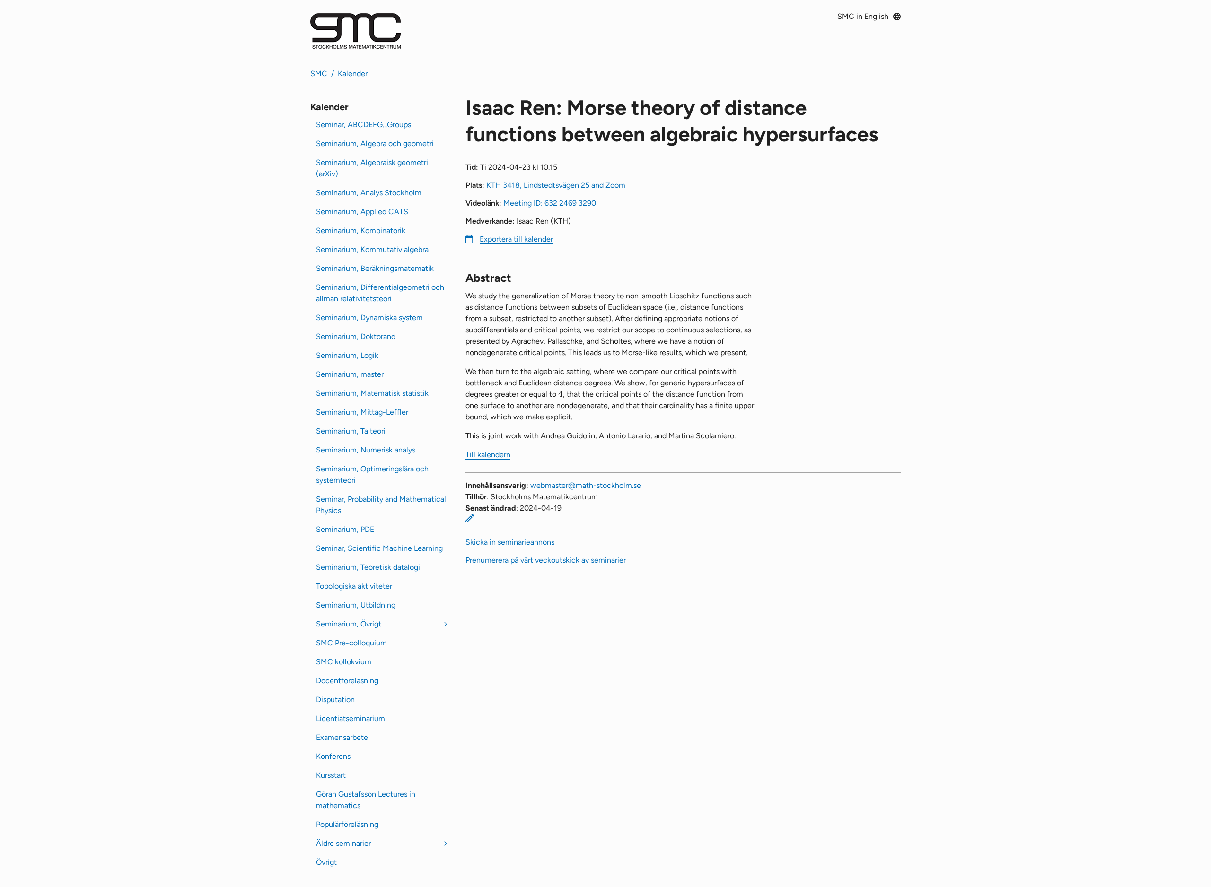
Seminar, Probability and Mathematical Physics (381, 505)
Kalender (353, 73)
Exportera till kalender (516, 239)
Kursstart (331, 775)
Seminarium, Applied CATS (362, 211)
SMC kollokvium (343, 661)
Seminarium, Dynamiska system (369, 317)
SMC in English (862, 16)
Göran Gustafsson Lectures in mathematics (365, 800)
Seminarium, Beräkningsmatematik (375, 268)
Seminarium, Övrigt (348, 623)
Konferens (333, 756)
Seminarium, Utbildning (355, 604)
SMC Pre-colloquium (351, 642)
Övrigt (326, 862)
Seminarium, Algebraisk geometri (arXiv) (372, 168)
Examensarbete (342, 737)
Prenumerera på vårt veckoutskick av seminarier (545, 560)
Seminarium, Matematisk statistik (372, 393)
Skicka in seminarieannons (509, 542)
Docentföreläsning (347, 680)
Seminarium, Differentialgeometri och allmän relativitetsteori (380, 293)
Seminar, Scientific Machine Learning (379, 548)
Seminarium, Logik (347, 355)
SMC (318, 73)
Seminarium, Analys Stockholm (368, 192)
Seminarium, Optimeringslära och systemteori (372, 474)
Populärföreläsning (347, 824)
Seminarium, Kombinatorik (360, 230)
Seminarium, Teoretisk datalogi (368, 567)
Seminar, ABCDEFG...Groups (363, 124)
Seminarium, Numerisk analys (365, 449)
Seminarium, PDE (345, 529)
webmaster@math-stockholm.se (585, 485)
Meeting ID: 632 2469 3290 (549, 203)
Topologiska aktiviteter (354, 586)
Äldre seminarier (343, 843)
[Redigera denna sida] (469, 518)
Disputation (335, 699)
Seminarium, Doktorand (355, 336)
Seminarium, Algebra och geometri (375, 143)
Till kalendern (487, 454)
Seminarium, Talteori (351, 430)
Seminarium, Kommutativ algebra (372, 249)
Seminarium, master (350, 374)
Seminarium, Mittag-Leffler (362, 412)
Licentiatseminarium (350, 718)
